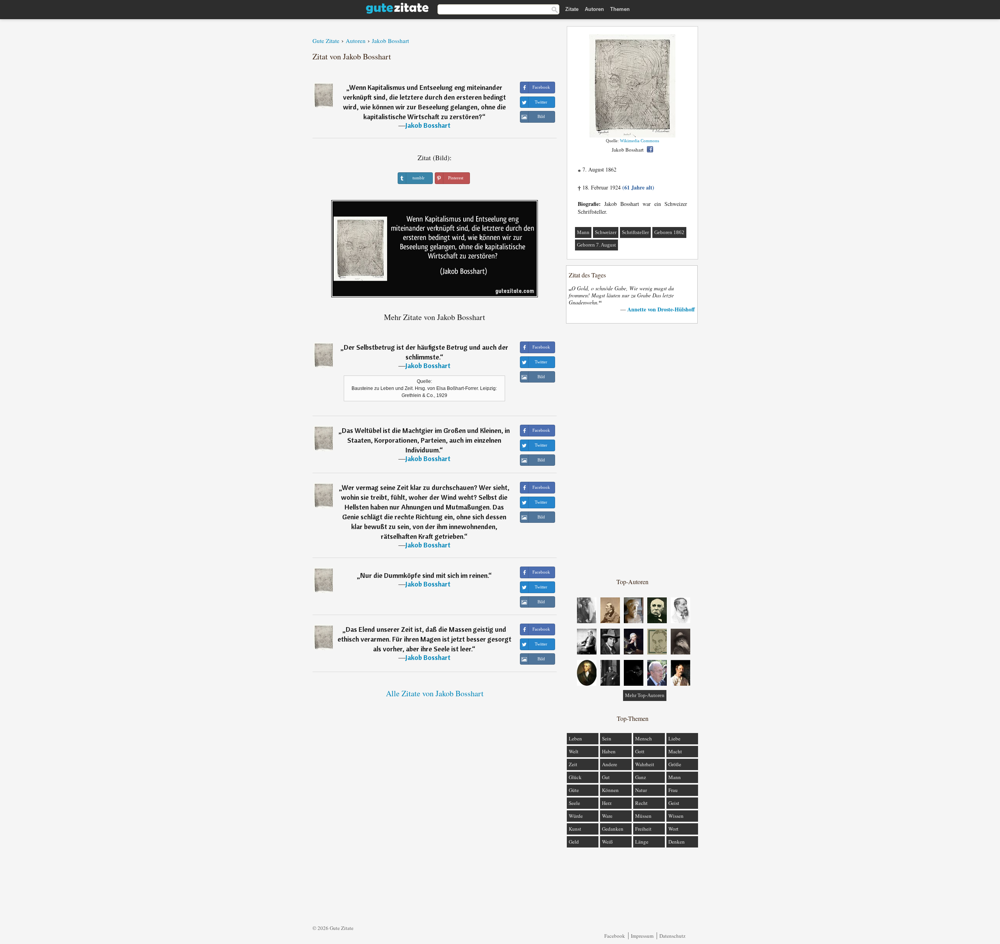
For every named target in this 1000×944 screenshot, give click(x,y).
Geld (574, 841)
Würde (576, 815)
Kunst (575, 828)
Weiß (607, 841)
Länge (641, 841)
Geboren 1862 (669, 232)
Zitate (572, 9)
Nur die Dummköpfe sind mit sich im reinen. (424, 575)
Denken (676, 841)
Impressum (642, 935)
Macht (675, 751)
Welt (574, 751)
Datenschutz (672, 935)
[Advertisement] (632, 450)
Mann (583, 232)
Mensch (643, 738)
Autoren (594, 9)
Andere (609, 764)
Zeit (573, 764)
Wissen (676, 815)
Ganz (640, 777)
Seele (574, 802)
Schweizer (605, 232)
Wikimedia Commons (639, 140)
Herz (607, 802)
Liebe (674, 738)
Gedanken (612, 828)
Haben (609, 751)
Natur (641, 790)
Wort (673, 828)
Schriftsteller (635, 232)
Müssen (643, 815)
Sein (606, 738)
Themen (620, 9)
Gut (606, 777)
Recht (641, 802)
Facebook (614, 935)
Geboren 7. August (596, 245)
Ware (607, 815)
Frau (673, 790)
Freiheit (643, 828)
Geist (673, 802)
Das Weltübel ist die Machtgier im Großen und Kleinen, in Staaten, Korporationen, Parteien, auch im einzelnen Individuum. (426, 440)
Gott (640, 751)
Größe (674, 764)
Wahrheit (644, 764)
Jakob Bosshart (427, 125)
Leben (575, 738)
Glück (575, 777)
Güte (574, 790)
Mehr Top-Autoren (644, 695)
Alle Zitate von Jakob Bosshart (435, 693)
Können (610, 790)
